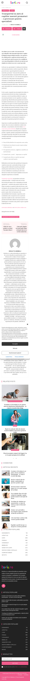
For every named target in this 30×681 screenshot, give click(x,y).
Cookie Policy (9, 356)
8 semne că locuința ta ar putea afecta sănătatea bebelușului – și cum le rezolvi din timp (15, 406)
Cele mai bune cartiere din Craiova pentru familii (19, 518)
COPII (12, 10)
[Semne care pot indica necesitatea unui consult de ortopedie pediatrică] (6, 511)
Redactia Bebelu (15, 24)
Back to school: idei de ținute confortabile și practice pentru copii (15, 430)
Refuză (15, 348)
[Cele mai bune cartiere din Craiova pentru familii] (6, 518)
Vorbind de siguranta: (7, 178)
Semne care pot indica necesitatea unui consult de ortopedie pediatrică (19, 511)
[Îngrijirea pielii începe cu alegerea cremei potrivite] (6, 526)
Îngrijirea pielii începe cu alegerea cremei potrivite (19, 525)
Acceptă (15, 344)
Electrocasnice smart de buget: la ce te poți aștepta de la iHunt (15, 454)
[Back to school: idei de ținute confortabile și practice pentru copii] (15, 417)
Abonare (15, 663)
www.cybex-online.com (20, 207)
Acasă (3, 7)
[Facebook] (3, 586)
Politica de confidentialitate (21, 666)
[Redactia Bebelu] (15, 244)
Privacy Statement (19, 356)
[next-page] (16, 458)
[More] (24, 28)
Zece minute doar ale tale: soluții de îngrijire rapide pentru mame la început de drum (19, 496)
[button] (27, 324)
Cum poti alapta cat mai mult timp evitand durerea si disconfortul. (21, 229)
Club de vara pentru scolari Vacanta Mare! (7, 228)
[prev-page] (13, 458)
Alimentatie (15, 449)
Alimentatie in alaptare (15, 401)
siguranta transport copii (10, 217)
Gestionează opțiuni (15, 353)
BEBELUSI (8, 7)
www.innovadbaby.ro (7, 207)
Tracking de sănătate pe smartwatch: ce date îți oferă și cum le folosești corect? (18, 504)
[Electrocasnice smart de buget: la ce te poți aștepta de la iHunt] (15, 441)
